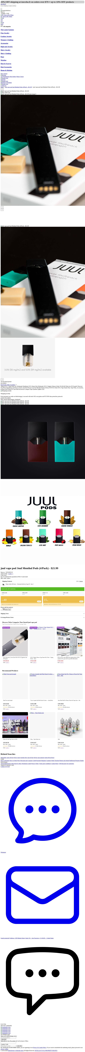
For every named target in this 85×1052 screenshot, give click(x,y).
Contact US (4, 766)
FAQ (8, 766)
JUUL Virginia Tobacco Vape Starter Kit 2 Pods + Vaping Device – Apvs (41, 658)
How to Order (13, 760)
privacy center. (4, 1049)
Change (81, 581)
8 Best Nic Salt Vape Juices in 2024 (10, 739)
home (2, 87)
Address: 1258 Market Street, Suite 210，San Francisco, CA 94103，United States (32, 938)
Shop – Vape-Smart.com (35, 739)
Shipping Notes (5, 613)
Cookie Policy (55, 763)
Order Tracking (55, 760)
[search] (1, 9)
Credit (34, 760)
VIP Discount (62, 763)
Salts (59, 739)
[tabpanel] (42, 482)
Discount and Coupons (26, 760)
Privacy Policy (35, 763)
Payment (38, 760)
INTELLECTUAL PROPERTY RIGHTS (46, 1050)
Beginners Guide (26, 763)
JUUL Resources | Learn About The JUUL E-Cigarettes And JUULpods (15, 658)
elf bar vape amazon (39, 757)
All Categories (70, 763)
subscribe (3, 1039)
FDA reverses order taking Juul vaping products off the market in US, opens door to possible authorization (68, 658)
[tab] (42, 399)
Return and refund (64, 760)
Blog (12, 763)
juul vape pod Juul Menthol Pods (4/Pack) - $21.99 (18, 87)
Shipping (43, 760)
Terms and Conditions (45, 763)
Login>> (7, 662)
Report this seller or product (8, 384)
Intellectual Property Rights (76, 760)
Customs (48, 760)
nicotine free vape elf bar (26, 757)
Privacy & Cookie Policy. (39, 1047)
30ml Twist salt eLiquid (7, 700)
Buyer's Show (18, 763)
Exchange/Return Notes (7, 617)
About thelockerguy (6, 763)
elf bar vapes (16, 757)
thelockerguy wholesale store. (16, 1050)
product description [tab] (6, 398)
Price (18, 760)
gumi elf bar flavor (49, 757)
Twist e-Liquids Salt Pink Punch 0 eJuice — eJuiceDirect (41, 700)
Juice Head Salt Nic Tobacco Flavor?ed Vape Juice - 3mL (69, 700)
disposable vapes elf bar (7, 757)
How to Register (5, 760)
